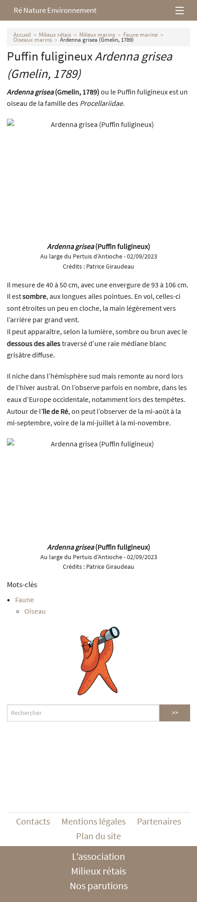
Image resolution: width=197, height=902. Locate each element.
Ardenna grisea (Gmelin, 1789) (97, 39)
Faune (24, 599)
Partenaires (159, 821)
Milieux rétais (55, 34)
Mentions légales (93, 821)
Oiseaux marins (32, 39)
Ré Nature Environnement (55, 10)
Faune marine (140, 34)
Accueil (22, 34)
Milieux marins (97, 34)
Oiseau (35, 611)
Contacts (33, 821)
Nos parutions (99, 885)
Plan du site (98, 836)
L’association (98, 856)
